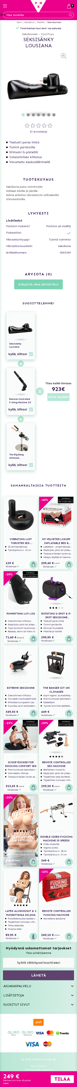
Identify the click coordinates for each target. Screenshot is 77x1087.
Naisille (41, 22)
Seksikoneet (54, 22)
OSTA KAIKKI (58, 397)
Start (19, 22)
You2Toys (47, 34)
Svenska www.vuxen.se (38, 1069)
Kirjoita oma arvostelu (38, 284)
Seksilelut (29, 22)
